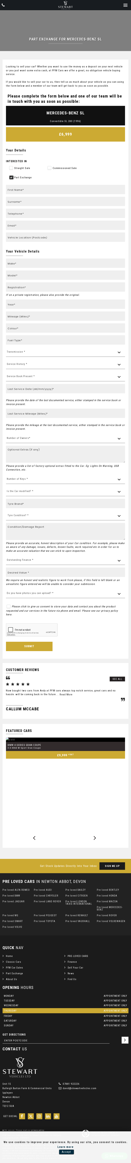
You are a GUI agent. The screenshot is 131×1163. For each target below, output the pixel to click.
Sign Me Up (112, 866)
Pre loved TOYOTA (44, 921)
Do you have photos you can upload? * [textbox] (30, 593)
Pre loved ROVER (107, 915)
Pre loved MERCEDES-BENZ (110, 908)
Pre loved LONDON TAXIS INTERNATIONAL (79, 902)
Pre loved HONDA (107, 895)
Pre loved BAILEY (76, 890)
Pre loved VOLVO (12, 927)
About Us (11, 979)
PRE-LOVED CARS (78, 956)
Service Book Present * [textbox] (21, 376)
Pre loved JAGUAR (14, 901)
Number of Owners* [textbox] (19, 438)
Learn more (65, 1147)
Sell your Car (75, 967)
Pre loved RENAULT (77, 915)
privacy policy (37, 1130)
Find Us (72, 979)
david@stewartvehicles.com (79, 1088)
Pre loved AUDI (43, 890)
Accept (66, 1151)
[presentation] (34, 838)
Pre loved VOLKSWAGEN (111, 921)
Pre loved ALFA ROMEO (16, 890)
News (71, 973)
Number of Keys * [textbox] (17, 479)
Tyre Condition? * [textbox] (18, 515)
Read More (66, 694)
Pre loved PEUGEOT (45, 915)
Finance (72, 961)
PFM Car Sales (14, 967)
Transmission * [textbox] (16, 351)
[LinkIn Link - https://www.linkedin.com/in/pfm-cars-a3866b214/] (48, 1116)
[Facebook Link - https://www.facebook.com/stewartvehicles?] (22, 1116)
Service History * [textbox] (17, 364)
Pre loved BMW (11, 895)
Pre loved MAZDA (107, 901)
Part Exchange (14, 973)
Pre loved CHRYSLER (46, 895)
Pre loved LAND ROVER (47, 901)
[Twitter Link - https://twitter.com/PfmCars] (31, 1116)
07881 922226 (71, 1084)
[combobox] (65, 352)
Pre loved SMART (13, 921)
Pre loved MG (10, 915)
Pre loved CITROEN (77, 895)
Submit (29, 646)
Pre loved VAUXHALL (78, 921)
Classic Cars (13, 961)
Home (9, 956)
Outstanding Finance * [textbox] (20, 560)
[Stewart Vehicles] (65, 5)
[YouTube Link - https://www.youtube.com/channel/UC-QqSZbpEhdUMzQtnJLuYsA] (57, 1116)
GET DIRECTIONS (14, 1034)
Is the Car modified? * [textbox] (20, 491)
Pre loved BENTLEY (108, 890)
